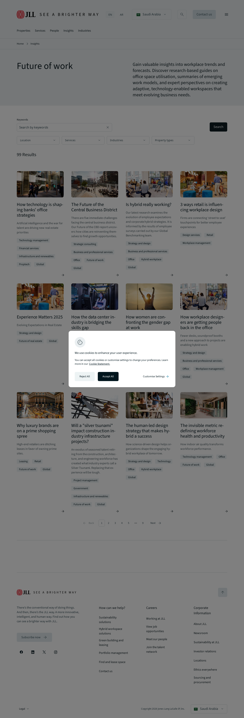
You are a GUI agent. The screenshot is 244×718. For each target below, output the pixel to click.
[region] (122, 359)
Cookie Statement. (99, 364)
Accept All (108, 376)
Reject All (84, 376)
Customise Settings (156, 376)
